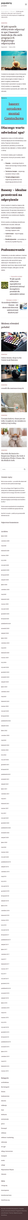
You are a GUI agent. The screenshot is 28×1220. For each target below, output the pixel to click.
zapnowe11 (4, 47)
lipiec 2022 (4, 730)
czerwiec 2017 (5, 954)
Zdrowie (4, 23)
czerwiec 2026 (5, 541)
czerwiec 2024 (5, 643)
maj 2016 (3, 1012)
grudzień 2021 (5, 764)
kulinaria (4, 1114)
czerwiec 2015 (5, 1056)
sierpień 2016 (5, 998)
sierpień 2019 (5, 866)
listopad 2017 (5, 934)
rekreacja (4, 1142)
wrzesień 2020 (5, 832)
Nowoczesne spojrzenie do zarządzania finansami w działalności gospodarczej (12, 507)
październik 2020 (6, 827)
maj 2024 (3, 648)
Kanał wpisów (5, 1190)
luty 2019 (3, 881)
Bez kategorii (5, 1087)
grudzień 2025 (5, 570)
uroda (3, 1160)
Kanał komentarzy (6, 1195)
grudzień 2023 (5, 672)
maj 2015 (3, 1061)
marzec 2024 (4, 657)
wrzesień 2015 (5, 1046)
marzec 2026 (4, 555)
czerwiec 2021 (5, 793)
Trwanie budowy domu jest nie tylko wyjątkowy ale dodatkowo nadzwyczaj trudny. (13, 420)
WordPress (4, 1215)
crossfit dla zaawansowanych (12, 388)
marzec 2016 (4, 1017)
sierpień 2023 (5, 682)
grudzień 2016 (5, 983)
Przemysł (4, 1128)
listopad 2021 (5, 769)
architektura (5, 1082)
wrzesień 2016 (5, 993)
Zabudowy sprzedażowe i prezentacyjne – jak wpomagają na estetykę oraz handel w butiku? (13, 499)
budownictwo (5, 1096)
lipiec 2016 (4, 1003)
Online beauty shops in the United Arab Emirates (11, 359)
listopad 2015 (5, 1037)
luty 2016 (3, 1022)
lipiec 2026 (4, 536)
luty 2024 (3, 662)
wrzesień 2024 (5, 628)
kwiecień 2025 (5, 599)
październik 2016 (6, 988)
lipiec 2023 (4, 686)
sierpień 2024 (5, 633)
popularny (6, 3)
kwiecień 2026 (5, 550)
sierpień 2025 (5, 579)
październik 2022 (6, 720)
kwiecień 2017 (5, 964)
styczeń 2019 (5, 886)
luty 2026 (3, 560)
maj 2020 (3, 847)
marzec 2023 (4, 706)
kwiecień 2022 (5, 745)
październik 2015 (6, 1041)
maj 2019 (3, 876)
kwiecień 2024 (5, 652)
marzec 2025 (4, 604)
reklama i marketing (7, 1137)
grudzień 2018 (5, 891)
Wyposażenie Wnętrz (7, 1169)
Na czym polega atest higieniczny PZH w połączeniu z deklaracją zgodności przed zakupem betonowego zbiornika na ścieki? (13, 490)
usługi (3, 1165)
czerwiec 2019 (5, 871)
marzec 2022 (4, 750)
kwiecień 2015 (5, 1066)
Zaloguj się (4, 1185)
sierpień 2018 (5, 900)
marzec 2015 (4, 1071)
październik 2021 (6, 774)
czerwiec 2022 (5, 735)
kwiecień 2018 (5, 915)
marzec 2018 (4, 920)
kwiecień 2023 (5, 701)
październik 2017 (6, 939)
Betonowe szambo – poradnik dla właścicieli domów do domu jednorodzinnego (13, 482)
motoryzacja (5, 1119)
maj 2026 (3, 545)
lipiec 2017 (4, 949)
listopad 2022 (5, 716)
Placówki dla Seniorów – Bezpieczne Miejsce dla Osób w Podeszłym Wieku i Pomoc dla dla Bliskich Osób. (13, 457)
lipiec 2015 (4, 1051)
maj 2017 (3, 959)
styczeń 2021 (5, 818)
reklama (3, 1133)
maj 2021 (3, 798)
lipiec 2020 (4, 842)
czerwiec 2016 (5, 1007)
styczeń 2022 (5, 759)
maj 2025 (3, 594)
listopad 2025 (5, 575)
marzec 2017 (4, 969)
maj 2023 (3, 696)
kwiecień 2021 (5, 803)
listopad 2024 (5, 618)
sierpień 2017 (5, 944)
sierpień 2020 (5, 837)
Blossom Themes (8, 1213)
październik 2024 (6, 623)
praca (3, 1124)
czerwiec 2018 (5, 910)
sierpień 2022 (5, 725)
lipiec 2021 (4, 789)
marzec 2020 (4, 852)
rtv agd (3, 1146)
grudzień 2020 (5, 823)
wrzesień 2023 (5, 677)
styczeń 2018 (5, 930)
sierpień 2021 (5, 784)
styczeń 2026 (5, 565)
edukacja (4, 1105)
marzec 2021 (4, 808)
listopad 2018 (5, 896)
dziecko (3, 1101)
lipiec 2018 (4, 905)
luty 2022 (3, 755)
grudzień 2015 (5, 1032)
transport (4, 1156)
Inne (2, 1110)
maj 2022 (3, 740)
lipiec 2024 (4, 638)
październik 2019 (6, 862)
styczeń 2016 (5, 1027)
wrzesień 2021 (5, 779)
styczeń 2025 (5, 609)
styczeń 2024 (5, 667)
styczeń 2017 (5, 978)
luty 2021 (3, 813)
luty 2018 (3, 925)
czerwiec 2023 (5, 691)
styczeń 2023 (5, 711)
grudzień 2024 (5, 613)
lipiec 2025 (4, 584)
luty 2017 (3, 973)
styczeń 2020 (5, 857)
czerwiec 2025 (5, 589)
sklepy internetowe (7, 1151)
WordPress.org (5, 1200)
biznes (3, 1091)
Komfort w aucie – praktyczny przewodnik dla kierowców (13, 514)
